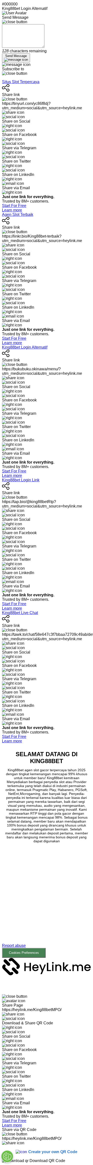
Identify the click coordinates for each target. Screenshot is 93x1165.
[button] (46, 906)
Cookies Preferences (24, 953)
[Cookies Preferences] (7, 1156)
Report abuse (14, 945)
